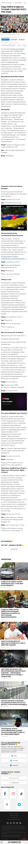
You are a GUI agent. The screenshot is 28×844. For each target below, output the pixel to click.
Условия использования (14, 813)
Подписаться (15, 782)
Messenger (15, 765)
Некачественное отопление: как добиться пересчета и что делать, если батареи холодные (14, 702)
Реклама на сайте (14, 817)
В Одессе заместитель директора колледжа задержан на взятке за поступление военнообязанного (10, 613)
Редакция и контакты (14, 815)
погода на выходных (17, 49)
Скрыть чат (14, 549)
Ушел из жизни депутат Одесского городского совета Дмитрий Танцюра (13, 643)
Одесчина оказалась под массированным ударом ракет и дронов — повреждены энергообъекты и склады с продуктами (13, 673)
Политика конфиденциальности (14, 819)
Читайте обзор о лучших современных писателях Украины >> (14, 257)
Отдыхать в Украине (6, 2)
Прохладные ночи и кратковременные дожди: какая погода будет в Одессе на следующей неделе (13, 731)
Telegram (15, 760)
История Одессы (17, 2)
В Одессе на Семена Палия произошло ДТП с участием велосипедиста (12, 583)
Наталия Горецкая (8, 42)
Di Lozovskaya (15, 42)
